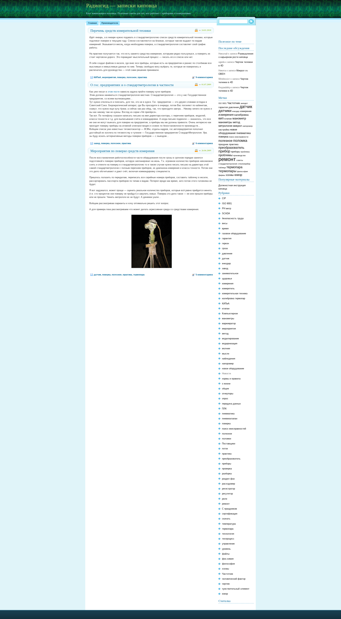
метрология (225, 125)
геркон (225, 243)
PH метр (226, 208)
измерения (226, 114)
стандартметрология (227, 164)
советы (239, 160)
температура (229, 523)
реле (224, 498)
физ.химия (228, 558)
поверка (121, 77)
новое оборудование (233, 368)
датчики (224, 111)
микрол (237, 125)
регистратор (228, 488)
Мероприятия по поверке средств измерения (122, 151)
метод (236, 122)
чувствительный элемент (235, 588)
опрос (225, 398)
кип (221, 118)
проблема (245, 152)
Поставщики (228, 443)
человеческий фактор (233, 578)
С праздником (229, 508)
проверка (227, 468)
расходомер (228, 483)
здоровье (227, 278)
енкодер (235, 111)
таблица (222, 167)
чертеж (226, 583)
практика (142, 77)
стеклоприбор (244, 164)
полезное (132, 77)
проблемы (225, 155)
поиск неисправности (238, 137)
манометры (225, 122)
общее (225, 388)
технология (228, 533)
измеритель (228, 288)
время (225, 228)
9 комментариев (204, 77)
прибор (224, 151)
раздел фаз (228, 478)
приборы (235, 151)
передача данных (231, 403)
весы (224, 223)
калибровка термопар (233, 298)
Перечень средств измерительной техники (120, 30)
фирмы (221, 175)
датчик (97, 274)
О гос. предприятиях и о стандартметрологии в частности (132, 85)
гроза (225, 248)
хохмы (230, 174)
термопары (227, 171)
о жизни (226, 383)
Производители (109, 23)
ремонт (227, 159)
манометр (239, 118)
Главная (92, 23)
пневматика (243, 133)
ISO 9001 (222, 103)
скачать (226, 518)
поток (225, 448)
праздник (223, 144)
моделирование (230, 338)
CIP (224, 198)
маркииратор (229, 323)
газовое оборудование (234, 233)
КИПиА (97, 77)
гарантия (223, 107)
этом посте (114, 91)
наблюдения (228, 358)
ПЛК (224, 408)
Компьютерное (230, 313)
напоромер (248, 126)
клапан (228, 118)
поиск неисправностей (234, 428)
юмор (238, 175)
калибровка (241, 114)
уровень (226, 548)
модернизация (229, 343)
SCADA (226, 213)
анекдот (244, 103)
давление (234, 107)
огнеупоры (227, 393)
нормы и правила (231, 378)
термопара (139, 274)
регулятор (227, 493)
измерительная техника (234, 293)
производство (239, 155)
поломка (240, 140)
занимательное (230, 273)
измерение (245, 111)
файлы (225, 553)
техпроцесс (228, 538)
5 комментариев (204, 274)
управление (228, 543)
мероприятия (109, 77)
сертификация (229, 513)
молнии (226, 348)
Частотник (233, 103)
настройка (223, 129)
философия (242, 171)
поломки (226, 438)
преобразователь (231, 147)
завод (97, 143)
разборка (227, 473)
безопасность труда (232, 218)
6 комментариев (204, 143)
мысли (225, 353)
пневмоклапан (229, 418)
